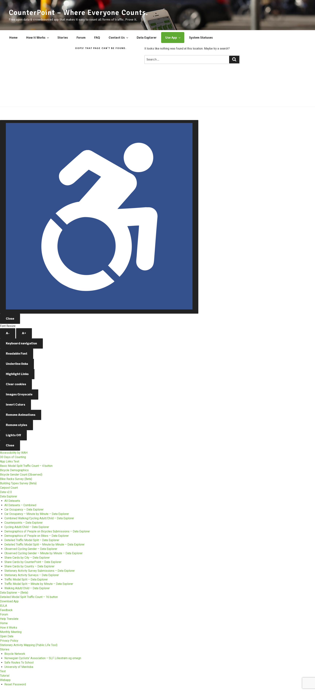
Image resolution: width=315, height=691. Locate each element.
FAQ (97, 38)
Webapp (5, 680)
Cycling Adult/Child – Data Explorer (26, 527)
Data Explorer (147, 38)
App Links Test (9, 461)
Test (3, 671)
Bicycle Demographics (14, 470)
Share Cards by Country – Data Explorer (29, 566)
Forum (81, 38)
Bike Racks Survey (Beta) (16, 479)
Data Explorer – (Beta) (14, 592)
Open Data (6, 636)
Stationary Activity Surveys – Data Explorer (31, 575)
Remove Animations (20, 415)
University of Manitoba (18, 667)
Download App (9, 601)
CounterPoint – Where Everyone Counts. (78, 12)
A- (7, 333)
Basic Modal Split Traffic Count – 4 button (26, 466)
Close (10, 318)
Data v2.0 (6, 492)
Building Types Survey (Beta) (18, 483)
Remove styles (16, 425)
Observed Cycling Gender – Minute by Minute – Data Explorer (43, 553)
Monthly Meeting (11, 632)
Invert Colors (15, 404)
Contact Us (117, 38)
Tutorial (4, 675)
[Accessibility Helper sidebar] (99, 217)
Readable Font (16, 353)
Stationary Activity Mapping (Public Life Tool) (28, 645)
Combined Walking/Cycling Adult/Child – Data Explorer (39, 518)
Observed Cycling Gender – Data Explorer (30, 549)
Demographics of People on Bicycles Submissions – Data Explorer (47, 531)
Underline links (17, 364)
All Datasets (12, 500)
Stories (62, 38)
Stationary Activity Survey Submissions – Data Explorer (39, 570)
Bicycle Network (14, 653)
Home (13, 38)
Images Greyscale (19, 394)
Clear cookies (16, 384)
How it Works (35, 38)
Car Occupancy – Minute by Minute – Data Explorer (36, 514)
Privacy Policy (9, 640)
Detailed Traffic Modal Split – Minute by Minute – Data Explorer (44, 544)
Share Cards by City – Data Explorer (27, 557)
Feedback (6, 610)
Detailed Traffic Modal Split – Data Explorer (31, 540)
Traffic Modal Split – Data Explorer (26, 579)
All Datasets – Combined (20, 505)
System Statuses (201, 38)
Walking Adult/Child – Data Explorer (27, 588)
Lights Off (13, 435)
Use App (171, 38)
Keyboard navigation (21, 343)
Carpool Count (9, 487)
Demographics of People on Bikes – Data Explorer (36, 535)
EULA (3, 605)
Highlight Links (17, 374)
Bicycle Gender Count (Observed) (21, 474)
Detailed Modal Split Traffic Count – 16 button (29, 597)
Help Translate (9, 619)
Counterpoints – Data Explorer (23, 522)
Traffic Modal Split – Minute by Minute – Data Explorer (38, 584)
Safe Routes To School (19, 662)
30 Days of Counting (13, 457)
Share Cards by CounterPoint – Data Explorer (32, 562)
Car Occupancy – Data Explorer (24, 509)
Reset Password (15, 684)
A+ (24, 333)
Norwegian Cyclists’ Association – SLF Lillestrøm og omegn (42, 658)
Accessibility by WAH (14, 452)
